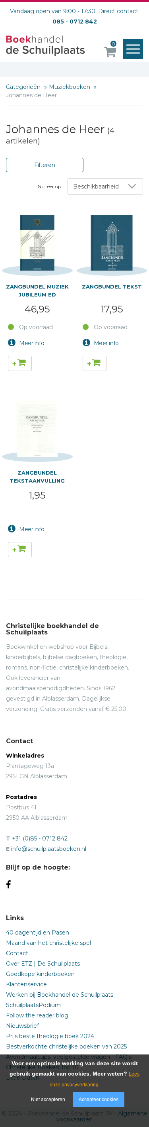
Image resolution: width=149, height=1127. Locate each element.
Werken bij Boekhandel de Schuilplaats (59, 994)
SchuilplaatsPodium (33, 1005)
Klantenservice (26, 984)
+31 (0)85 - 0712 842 (40, 838)
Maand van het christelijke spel (48, 942)
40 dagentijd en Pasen (37, 932)
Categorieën (24, 86)
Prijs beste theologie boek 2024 (50, 1036)
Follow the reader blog (37, 1015)
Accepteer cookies (98, 1099)
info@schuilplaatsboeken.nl (48, 848)
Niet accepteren (48, 1099)
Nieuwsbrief (22, 1025)
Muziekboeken (70, 86)
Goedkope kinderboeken (40, 974)
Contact (17, 953)
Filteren (44, 165)
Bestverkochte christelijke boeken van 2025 (66, 1046)
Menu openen (133, 49)
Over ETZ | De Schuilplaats (43, 963)
